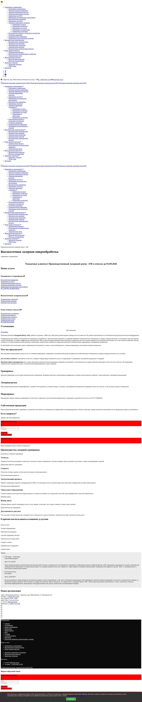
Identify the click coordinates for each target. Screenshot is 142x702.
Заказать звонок (6, 434)
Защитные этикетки (11, 656)
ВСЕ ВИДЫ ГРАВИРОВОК (10, 288)
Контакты (8, 637)
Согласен (71, 699)
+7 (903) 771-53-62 (14, 603)
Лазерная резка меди (7, 320)
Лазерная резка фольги (8, 315)
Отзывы (7, 634)
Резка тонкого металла (12, 649)
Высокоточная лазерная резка (14, 647)
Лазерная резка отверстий (9, 299)
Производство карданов (9, 303)
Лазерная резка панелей (8, 301)
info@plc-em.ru (58, 79)
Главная (7, 623)
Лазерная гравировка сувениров (15, 652)
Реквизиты (8, 629)
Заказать (4, 432)
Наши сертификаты (11, 627)
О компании (9, 625)
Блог (6, 632)
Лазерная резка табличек (9, 317)
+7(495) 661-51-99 (45, 79)
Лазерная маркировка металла (11, 283)
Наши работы (9, 630)
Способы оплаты (10, 636)
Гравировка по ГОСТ (8, 281)
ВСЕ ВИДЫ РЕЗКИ (7, 322)
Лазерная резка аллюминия (10, 313)
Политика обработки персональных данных (19, 639)
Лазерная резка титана (8, 319)
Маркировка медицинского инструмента (14, 287)
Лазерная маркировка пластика (11, 285)
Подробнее (4, 332)
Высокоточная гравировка (9, 280)
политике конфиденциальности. (76, 695)
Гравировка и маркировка (13, 646)
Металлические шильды (13, 654)
